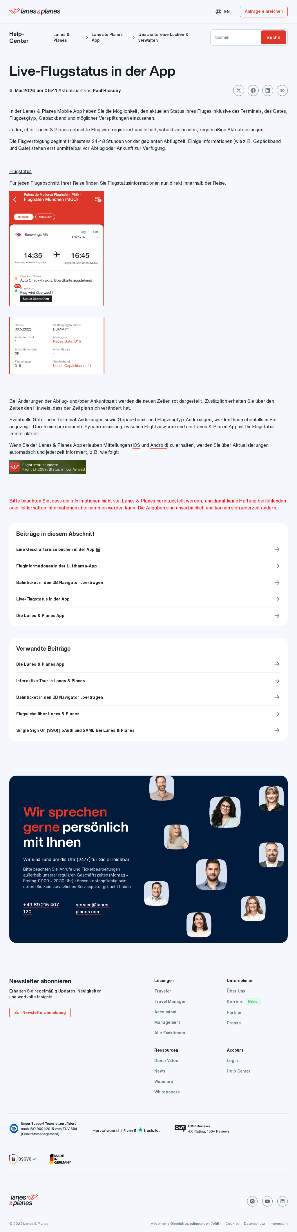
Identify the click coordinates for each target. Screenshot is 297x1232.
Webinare (163, 1081)
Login (232, 1061)
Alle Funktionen (169, 1033)
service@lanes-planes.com (93, 908)
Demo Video (166, 1061)
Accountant (165, 1012)
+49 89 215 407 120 (41, 908)
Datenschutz (254, 1223)
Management (167, 1022)
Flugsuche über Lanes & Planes (47, 714)
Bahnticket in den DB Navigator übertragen (148, 582)
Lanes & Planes (61, 37)
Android (158, 445)
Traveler (162, 991)
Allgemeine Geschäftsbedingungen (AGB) (186, 1223)
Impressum (279, 1223)
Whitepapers (167, 1092)
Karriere (235, 1002)
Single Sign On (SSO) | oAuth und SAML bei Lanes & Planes (75, 730)
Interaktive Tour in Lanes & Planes (50, 681)
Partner (234, 1012)
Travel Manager (170, 1001)
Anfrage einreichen (264, 11)
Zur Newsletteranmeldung (40, 1012)
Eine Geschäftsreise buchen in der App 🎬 (148, 549)
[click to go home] (23, 1201)
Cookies (232, 1223)
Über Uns (236, 991)
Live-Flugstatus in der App (148, 599)
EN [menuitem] (222, 11)
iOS (136, 445)
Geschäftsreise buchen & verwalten (163, 37)
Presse (234, 1023)
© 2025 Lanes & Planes (28, 1223)
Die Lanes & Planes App (148, 615)
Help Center (239, 1071)
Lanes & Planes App (107, 37)
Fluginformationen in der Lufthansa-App (148, 566)
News (159, 1071)
